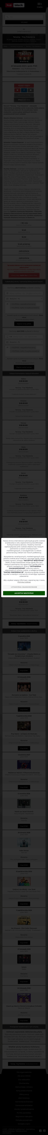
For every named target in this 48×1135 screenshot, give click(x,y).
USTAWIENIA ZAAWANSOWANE (24, 587)
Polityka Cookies (24, 582)
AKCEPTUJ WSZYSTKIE (24, 593)
